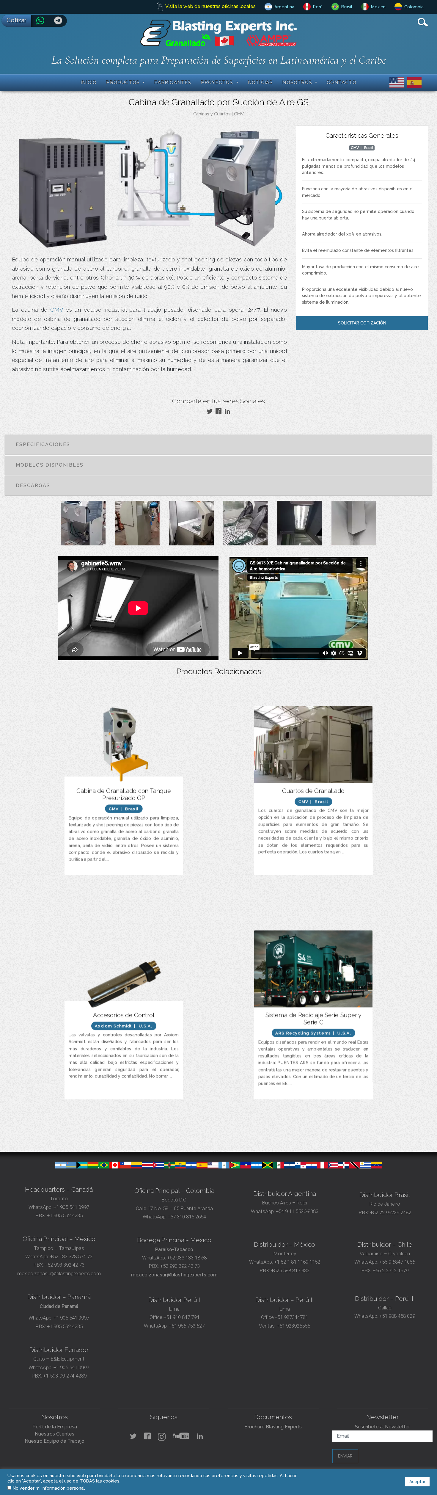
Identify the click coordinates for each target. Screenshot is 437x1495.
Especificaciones (43, 444)
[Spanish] (413, 82)
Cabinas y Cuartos (212, 114)
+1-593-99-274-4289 (65, 1376)
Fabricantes (172, 82)
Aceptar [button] (417, 1481)
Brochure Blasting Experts (273, 1427)
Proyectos (218, 82)
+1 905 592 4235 (65, 1215)
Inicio (89, 82)
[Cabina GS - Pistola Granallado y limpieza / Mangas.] (245, 525)
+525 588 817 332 (290, 1270)
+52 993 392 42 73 (64, 1265)
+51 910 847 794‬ (181, 1317)
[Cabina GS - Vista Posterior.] (137, 525)
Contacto (341, 82)
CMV (239, 114)
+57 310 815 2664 (186, 1217)
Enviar (345, 1456)
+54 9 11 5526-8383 (297, 1211)
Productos (123, 82)
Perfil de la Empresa (54, 1427)
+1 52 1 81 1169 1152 (296, 1262)
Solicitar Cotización (362, 323)
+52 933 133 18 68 (187, 1258)
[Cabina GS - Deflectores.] (354, 525)
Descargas (33, 485)
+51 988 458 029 (396, 1316)
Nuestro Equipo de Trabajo (54, 1441)
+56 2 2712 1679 (390, 1270)
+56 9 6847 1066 (396, 1262)
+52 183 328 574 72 (71, 1256)
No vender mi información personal (49, 1488)
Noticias (260, 82)
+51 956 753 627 (187, 1326)
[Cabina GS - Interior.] (191, 525)
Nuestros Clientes (54, 1434)
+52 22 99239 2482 (390, 1212)
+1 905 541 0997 (70, 1207)
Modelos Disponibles (50, 465)
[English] (395, 82)
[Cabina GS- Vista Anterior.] (83, 525)
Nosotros (298, 82)
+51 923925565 (293, 1326)
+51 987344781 (291, 1317)
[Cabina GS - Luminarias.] (300, 525)
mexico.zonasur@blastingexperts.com (59, 1273)
